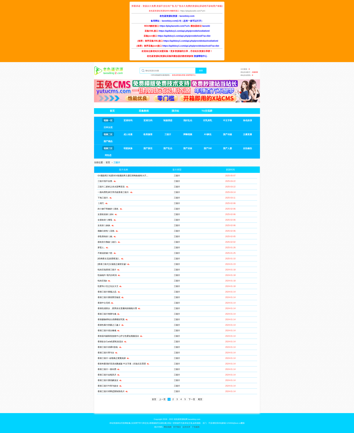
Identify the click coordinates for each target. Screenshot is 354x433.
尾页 (200, 399)
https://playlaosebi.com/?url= (192, 11)
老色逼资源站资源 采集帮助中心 (184, 75)
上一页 (162, 399)
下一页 (191, 399)
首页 (108, 162)
